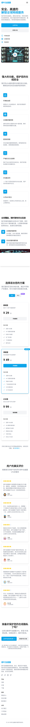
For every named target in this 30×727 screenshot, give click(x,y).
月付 (12, 295)
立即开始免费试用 (8, 639)
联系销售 (15, 412)
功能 (2, 682)
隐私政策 (3, 714)
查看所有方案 (23, 639)
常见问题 (3, 698)
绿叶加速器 (13, 722)
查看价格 (15, 30)
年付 (19, 295)
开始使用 (15, 318)
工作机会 (3, 711)
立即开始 (15, 25)
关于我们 (3, 708)
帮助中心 (3, 695)
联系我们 (17, 448)
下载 (2, 688)
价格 (2, 685)
